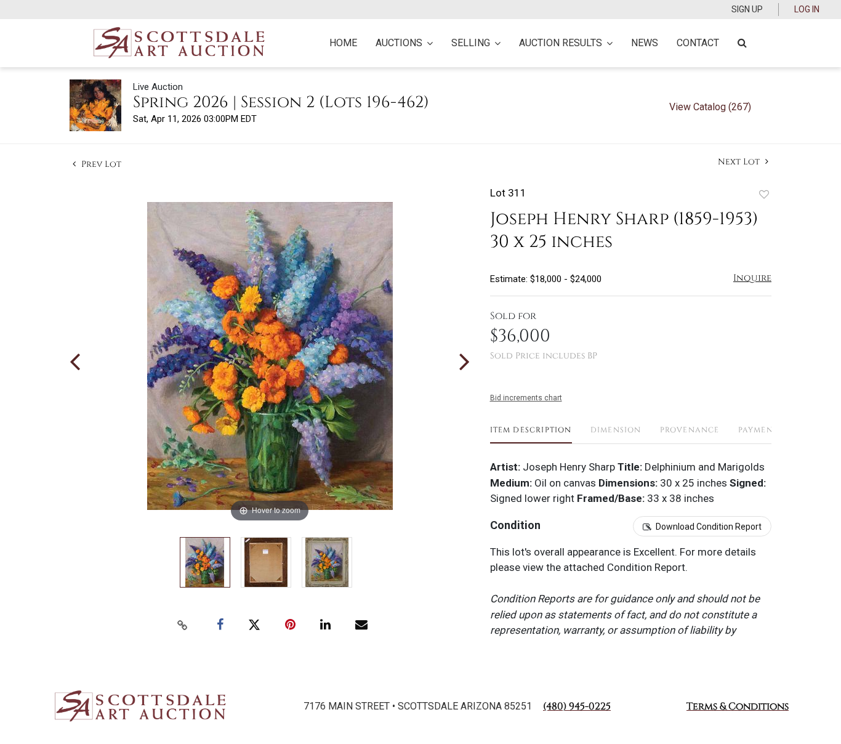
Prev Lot (100, 164)
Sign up (747, 9)
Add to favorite (764, 194)
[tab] (531, 434)
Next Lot (740, 161)
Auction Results (560, 43)
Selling (470, 43)
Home (343, 43)
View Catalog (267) (710, 107)
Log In (806, 9)
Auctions (399, 43)
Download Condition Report (709, 527)
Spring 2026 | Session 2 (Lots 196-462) (281, 102)
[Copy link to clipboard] (182, 625)
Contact (698, 43)
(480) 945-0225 (577, 706)
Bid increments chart (526, 398)
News (644, 43)
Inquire (752, 278)
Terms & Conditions (737, 706)
